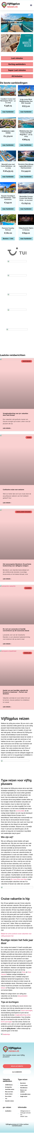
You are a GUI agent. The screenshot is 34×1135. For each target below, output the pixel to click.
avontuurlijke (20, 811)
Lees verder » (7, 428)
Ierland (3, 988)
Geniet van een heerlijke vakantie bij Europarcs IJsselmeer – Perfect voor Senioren (15, 692)
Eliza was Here (22, 879)
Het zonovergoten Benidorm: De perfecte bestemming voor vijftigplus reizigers (17, 565)
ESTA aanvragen (6, 1022)
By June (13, 879)
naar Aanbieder (8, 112)
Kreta (24, 972)
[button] (31, 5)
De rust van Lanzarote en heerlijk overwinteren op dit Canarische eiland (16, 630)
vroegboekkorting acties (23, 1015)
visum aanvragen (26, 1010)
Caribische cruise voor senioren (13, 489)
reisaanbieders (22, 996)
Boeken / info (8, 239)
